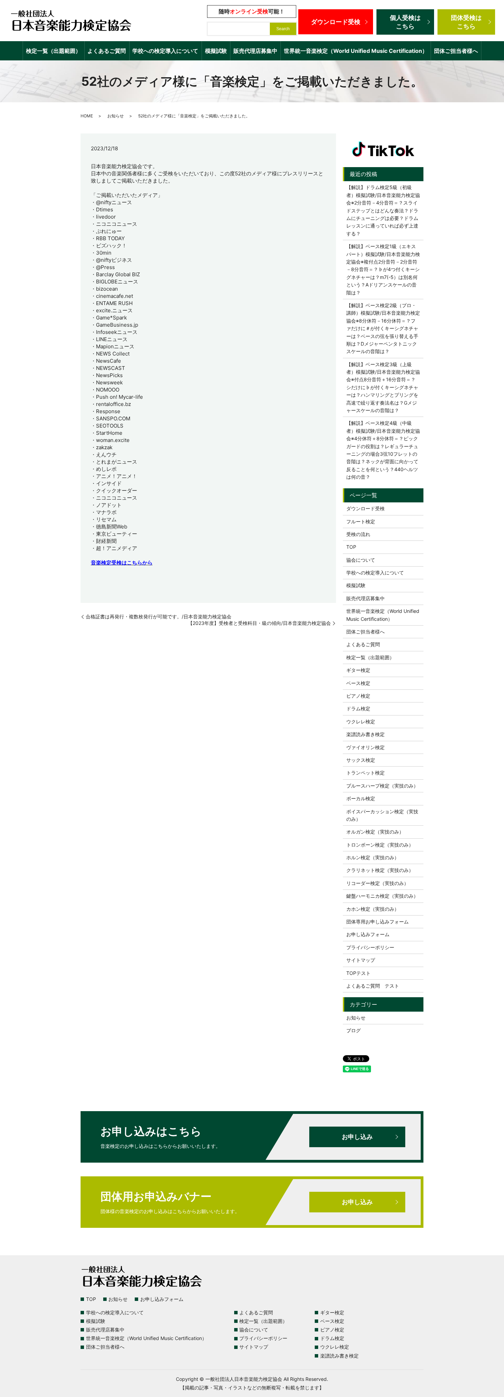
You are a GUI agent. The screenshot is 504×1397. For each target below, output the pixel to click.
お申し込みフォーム (367, 934)
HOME (87, 115)
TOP (351, 547)
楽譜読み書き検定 (365, 734)
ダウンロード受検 (335, 21)
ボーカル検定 (360, 798)
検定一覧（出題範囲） (53, 50)
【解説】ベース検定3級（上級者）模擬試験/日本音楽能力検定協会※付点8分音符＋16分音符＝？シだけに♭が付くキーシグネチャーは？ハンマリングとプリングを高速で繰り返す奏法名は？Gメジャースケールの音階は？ (383, 387)
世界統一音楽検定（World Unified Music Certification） (356, 50)
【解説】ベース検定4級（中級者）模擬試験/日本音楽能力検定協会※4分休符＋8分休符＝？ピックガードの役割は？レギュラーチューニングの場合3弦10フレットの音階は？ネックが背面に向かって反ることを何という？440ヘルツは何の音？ (383, 450)
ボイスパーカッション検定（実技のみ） (382, 815)
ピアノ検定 (358, 696)
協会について (360, 560)
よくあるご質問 (106, 50)
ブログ (353, 1030)
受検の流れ (358, 534)
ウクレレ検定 (360, 721)
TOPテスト (358, 973)
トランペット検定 (365, 773)
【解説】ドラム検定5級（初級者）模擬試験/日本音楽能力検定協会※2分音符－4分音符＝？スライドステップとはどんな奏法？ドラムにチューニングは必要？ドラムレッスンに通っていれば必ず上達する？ (383, 210)
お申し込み (357, 1136)
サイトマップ (360, 960)
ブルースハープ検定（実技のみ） (382, 786)
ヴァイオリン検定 (365, 747)
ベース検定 (358, 683)
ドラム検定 (358, 708)
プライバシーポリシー (370, 947)
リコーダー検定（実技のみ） (377, 883)
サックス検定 (360, 760)
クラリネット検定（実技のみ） (379, 870)
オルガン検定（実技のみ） (375, 832)
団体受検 (466, 22)
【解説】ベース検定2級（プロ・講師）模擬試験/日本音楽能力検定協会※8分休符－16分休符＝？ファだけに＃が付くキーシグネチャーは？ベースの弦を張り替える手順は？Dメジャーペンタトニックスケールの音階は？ (383, 328)
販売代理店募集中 (255, 50)
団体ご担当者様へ (456, 50)
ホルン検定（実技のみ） (372, 857)
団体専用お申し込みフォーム (377, 921)
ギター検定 (358, 670)
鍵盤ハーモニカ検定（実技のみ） (382, 896)
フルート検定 (360, 521)
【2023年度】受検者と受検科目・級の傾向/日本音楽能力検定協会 (259, 623)
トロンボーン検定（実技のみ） (379, 845)
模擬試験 (216, 50)
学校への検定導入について (165, 50)
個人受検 (405, 22)
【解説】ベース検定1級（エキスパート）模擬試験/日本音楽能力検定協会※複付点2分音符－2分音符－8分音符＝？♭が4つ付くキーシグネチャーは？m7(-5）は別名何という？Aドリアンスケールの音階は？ (383, 269)
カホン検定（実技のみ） (372, 909)
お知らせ (115, 115)
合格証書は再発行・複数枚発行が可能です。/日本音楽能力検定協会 (158, 616)
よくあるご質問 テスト (372, 986)
